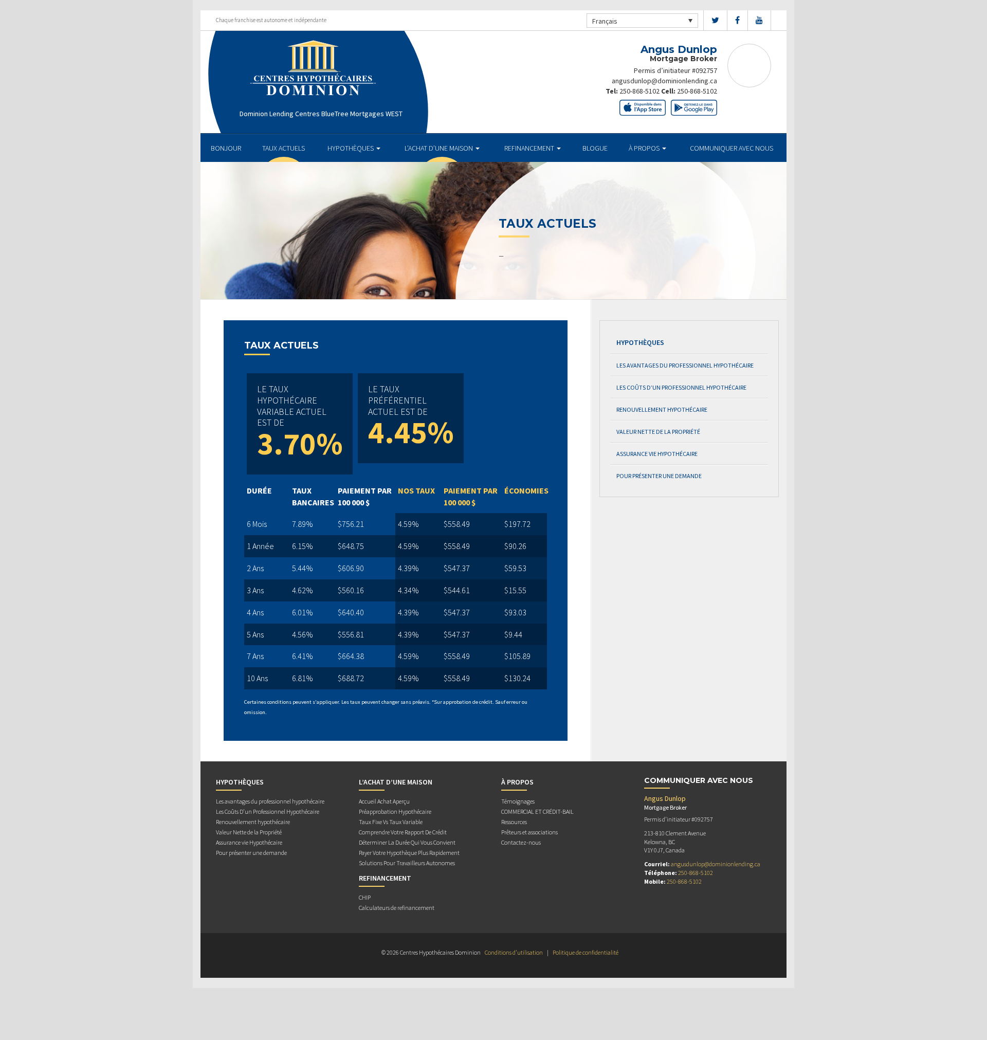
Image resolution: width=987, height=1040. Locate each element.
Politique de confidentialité (585, 952)
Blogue (595, 148)
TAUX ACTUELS (283, 148)
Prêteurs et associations (529, 832)
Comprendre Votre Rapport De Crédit (403, 832)
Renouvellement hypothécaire (661, 409)
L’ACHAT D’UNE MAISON (439, 148)
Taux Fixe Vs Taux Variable (391, 822)
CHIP (365, 897)
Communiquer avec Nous (731, 148)
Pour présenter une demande (659, 476)
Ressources (514, 822)
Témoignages (518, 801)
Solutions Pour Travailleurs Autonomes (407, 863)
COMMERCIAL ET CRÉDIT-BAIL (537, 811)
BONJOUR (226, 148)
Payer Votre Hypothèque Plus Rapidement (409, 852)
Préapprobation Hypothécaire (395, 811)
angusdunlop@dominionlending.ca (664, 80)
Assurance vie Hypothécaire (657, 454)
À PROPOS (645, 148)
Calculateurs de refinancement (396, 907)
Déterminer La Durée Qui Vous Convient (407, 842)
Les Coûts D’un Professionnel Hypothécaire (681, 387)
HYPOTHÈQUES (351, 148)
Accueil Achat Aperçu (384, 801)
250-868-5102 (639, 91)
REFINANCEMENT (530, 148)
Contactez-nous (521, 842)
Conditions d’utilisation (514, 952)
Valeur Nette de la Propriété (658, 431)
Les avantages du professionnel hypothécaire (685, 365)
